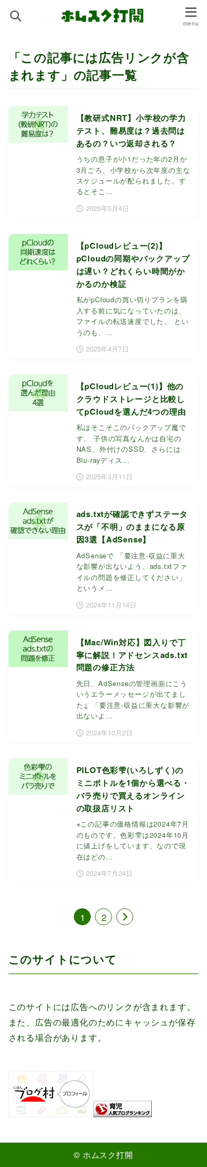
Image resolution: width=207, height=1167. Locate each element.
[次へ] (124, 916)
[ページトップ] (185, 1145)
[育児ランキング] (122, 1110)
